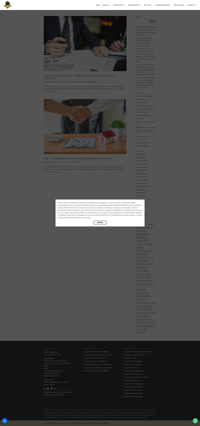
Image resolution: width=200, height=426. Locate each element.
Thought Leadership (162, 5)
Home (98, 5)
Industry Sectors (133, 5)
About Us (105, 5)
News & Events (179, 5)
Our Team (147, 5)
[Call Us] (4, 420)
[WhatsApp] (195, 420)
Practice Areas (118, 5)
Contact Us (191, 5)
